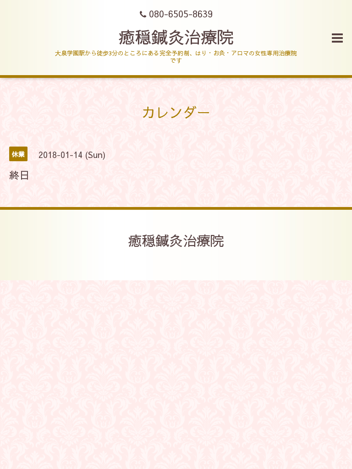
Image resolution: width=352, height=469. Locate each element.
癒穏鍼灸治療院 (176, 36)
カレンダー (176, 112)
